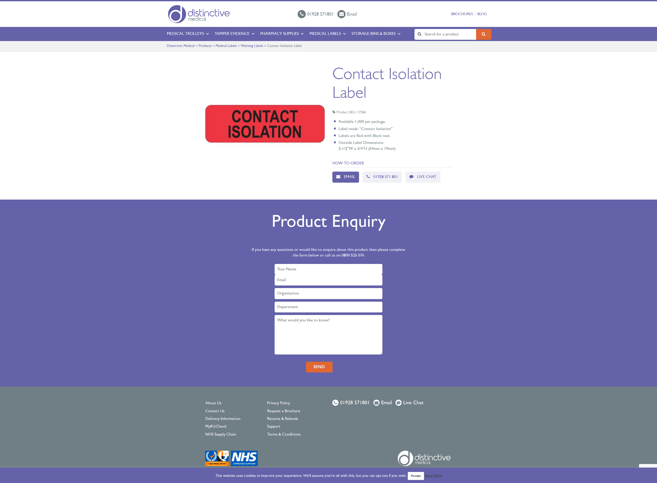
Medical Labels (325, 34)
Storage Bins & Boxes (373, 34)
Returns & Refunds (282, 419)
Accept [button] (416, 476)
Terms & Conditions (284, 434)
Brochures (462, 14)
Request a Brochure (283, 411)
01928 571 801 (385, 177)
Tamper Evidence (232, 34)
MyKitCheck (216, 427)
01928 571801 (354, 403)
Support (274, 427)
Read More (433, 476)
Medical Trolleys (185, 34)
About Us (213, 403)
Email (349, 177)
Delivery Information (222, 419)
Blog (482, 14)
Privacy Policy (278, 403)
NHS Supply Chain (220, 434)
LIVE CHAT (427, 177)
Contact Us (215, 411)
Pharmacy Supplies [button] (279, 34)
